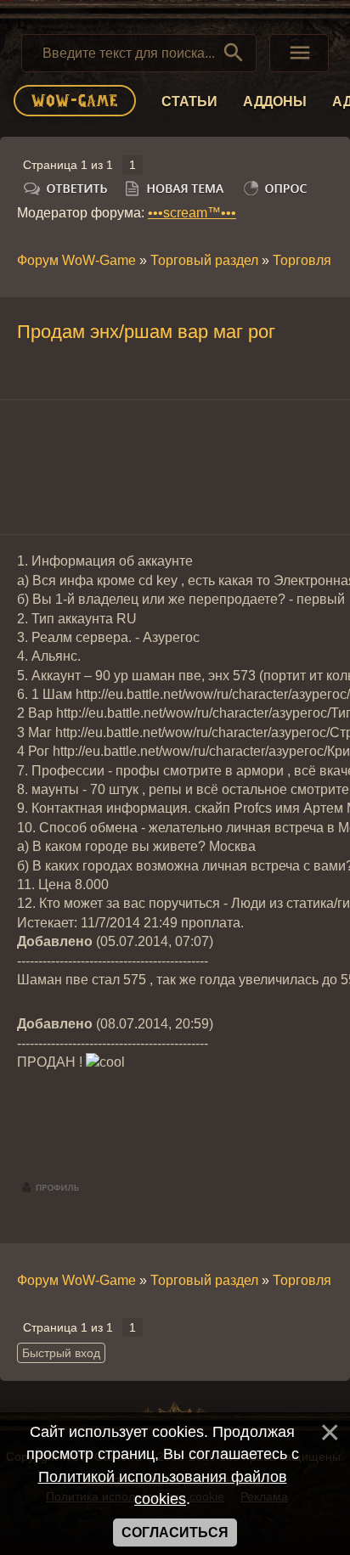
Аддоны (275, 101)
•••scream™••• (192, 213)
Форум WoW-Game (76, 260)
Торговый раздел (204, 260)
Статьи (189, 101)
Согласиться (175, 1532)
